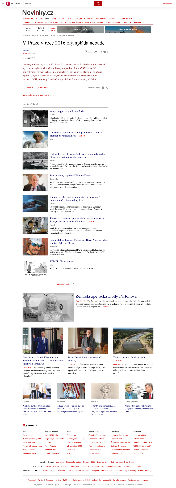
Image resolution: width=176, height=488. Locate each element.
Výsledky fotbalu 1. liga (76, 439)
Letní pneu (95, 470)
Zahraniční (62, 18)
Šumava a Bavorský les (120, 442)
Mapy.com (60, 462)
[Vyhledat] (98, 3)
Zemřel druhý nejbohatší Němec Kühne (70, 175)
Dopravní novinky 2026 (142, 442)
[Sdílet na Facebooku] (103, 87)
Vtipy (52, 139)
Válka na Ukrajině (75, 18)
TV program (116, 22)
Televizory (118, 470)
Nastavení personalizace (138, 480)
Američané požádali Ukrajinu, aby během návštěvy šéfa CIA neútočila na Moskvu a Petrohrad (43, 360)
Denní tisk (127, 22)
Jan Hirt (48, 442)
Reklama (49, 480)
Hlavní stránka (28, 18)
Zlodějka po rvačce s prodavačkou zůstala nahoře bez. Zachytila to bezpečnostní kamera (78, 220)
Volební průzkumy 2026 (32, 439)
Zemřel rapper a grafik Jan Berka (67, 111)
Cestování (54, 22)
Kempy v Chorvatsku (119, 435)
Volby (54, 18)
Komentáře (88, 18)
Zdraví (52, 203)
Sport (86, 22)
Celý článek (106, 306)
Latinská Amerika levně (120, 450)
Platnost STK (138, 453)
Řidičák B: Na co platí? (142, 446)
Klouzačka (95, 466)
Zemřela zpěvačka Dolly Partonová (106, 296)
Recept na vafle (95, 450)
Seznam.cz (167, 4)
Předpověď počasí (73, 462)
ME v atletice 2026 (74, 446)
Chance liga (71, 435)
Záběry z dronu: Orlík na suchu (129, 357)
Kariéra (58, 480)
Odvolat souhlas (119, 480)
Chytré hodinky (130, 470)
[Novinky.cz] (38, 13)
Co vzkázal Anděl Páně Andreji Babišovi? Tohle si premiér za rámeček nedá (76, 134)
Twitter (41, 480)
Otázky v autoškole (140, 450)
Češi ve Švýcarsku (118, 446)
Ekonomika (111, 18)
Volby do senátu (29, 450)
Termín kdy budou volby (32, 446)
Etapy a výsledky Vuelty (54, 439)
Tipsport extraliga (74, 442)
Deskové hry (106, 470)
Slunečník (85, 466)
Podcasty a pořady (75, 22)
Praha (54, 95)
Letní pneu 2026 (139, 435)
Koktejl (129, 18)
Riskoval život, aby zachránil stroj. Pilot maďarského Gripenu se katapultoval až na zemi (77, 155)
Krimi (96, 18)
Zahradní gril (128, 466)
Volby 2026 (27, 435)
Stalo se (39, 18)
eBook (90, 52)
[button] (35, 118)
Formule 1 (71, 450)
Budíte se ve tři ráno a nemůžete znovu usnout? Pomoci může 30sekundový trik (75, 198)
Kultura (103, 18)
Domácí (47, 18)
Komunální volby (29, 453)
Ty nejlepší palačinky (97, 435)
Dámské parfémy (82, 470)
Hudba (52, 115)
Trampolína (74, 466)
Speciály (99, 22)
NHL (68, 453)
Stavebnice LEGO (65, 470)
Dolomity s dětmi (117, 453)
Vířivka (138, 466)
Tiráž (65, 480)
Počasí (107, 22)
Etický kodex (91, 480)
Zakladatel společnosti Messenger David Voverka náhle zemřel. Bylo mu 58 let (79, 241)
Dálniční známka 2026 (142, 439)
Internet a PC (28, 22)
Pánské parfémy (144, 470)
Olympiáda (44, 95)
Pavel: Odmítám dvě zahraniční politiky (84, 359)
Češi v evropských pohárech (122, 462)
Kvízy (92, 22)
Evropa (52, 161)
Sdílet (100, 52)
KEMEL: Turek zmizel (62, 261)
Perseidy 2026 (89, 462)
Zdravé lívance (95, 442)
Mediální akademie (76, 480)
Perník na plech (95, 453)
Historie (63, 22)
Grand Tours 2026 (52, 453)
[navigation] (3, 4)
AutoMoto (39, 22)
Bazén (48, 466)
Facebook (32, 480)
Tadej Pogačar (50, 446)
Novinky (26, 50)
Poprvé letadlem (117, 439)
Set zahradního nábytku (111, 466)
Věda (46, 22)
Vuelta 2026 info (51, 435)
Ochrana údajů (105, 480)
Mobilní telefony (49, 470)
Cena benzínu (102, 462)
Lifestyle (121, 18)
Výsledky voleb (29, 442)
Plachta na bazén (60, 466)
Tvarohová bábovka (97, 446)
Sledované (137, 22)
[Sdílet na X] (107, 87)
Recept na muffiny (96, 439)
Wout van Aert (50, 450)
